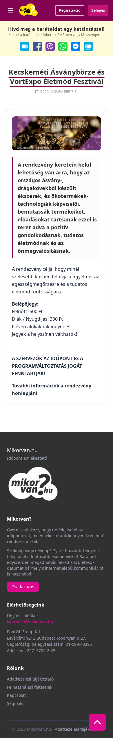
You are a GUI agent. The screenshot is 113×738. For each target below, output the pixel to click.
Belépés (98, 10)
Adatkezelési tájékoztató (30, 679)
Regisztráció (69, 10)
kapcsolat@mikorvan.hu (30, 621)
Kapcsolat (16, 695)
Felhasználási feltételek (29, 687)
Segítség (15, 703)
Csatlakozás (23, 586)
